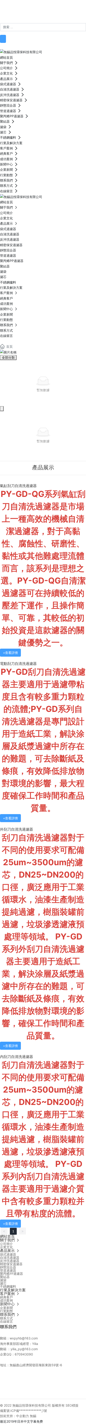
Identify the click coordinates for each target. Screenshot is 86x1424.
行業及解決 (73, 1378)
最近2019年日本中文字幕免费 (21, 1421)
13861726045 (12, 19)
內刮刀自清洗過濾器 (16, 1057)
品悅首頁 (11, 1378)
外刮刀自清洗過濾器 (16, 829)
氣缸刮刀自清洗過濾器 (18, 486)
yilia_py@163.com (26, 1349)
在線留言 (53, 1389)
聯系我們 (74, 1389)
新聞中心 (32, 1389)
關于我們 (31, 1378)
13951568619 (48, 19)
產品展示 (51, 1378)
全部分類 (8, 357)
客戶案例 (11, 1389)
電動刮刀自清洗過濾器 (18, 664)
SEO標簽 (72, 1405)
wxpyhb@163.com (24, 1338)
